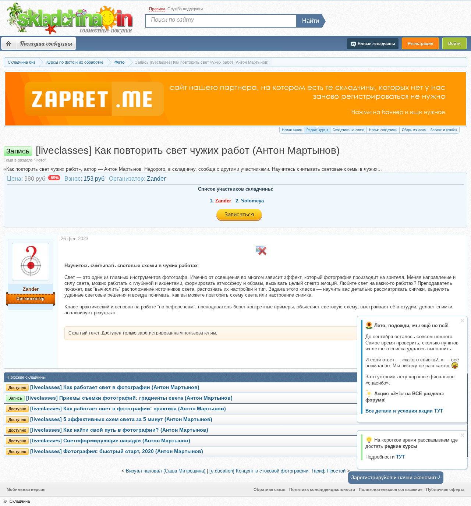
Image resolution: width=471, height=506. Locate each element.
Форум (8, 43)
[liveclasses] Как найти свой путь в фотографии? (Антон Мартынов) (119, 430)
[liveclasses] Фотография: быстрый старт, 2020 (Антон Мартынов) (116, 451)
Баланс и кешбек (444, 130)
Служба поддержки (185, 9)
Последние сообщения (46, 43)
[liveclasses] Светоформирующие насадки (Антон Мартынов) (110, 440)
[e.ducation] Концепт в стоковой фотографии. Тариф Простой (277, 471)
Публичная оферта (445, 489)
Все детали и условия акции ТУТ (404, 411)
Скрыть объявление (462, 320)
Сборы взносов (414, 130)
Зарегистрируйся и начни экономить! (395, 477)
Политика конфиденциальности (322, 489)
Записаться (239, 214)
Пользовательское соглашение (390, 489)
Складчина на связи (348, 130)
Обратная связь (270, 489)
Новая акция (292, 130)
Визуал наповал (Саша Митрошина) (165, 471)
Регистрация (420, 43)
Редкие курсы (317, 130)
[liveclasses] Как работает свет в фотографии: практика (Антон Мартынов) (128, 408)
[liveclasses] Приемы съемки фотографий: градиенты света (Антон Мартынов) (129, 398)
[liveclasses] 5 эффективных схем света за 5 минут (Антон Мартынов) (121, 419)
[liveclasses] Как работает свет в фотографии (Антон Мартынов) (114, 387)
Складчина (20, 501)
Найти (310, 21)
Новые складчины (383, 130)
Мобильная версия (26, 489)
